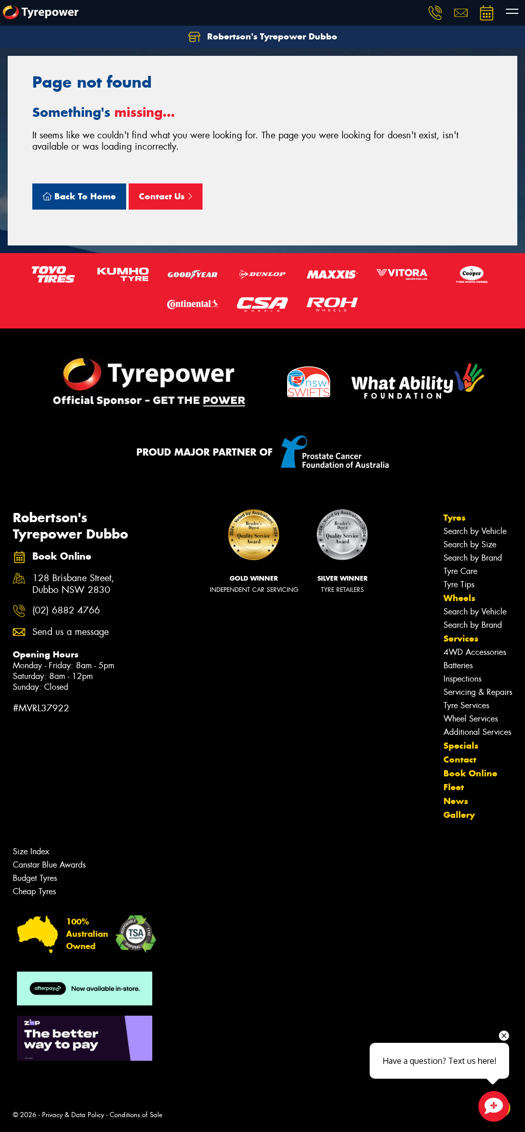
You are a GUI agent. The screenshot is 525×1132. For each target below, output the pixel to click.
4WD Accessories (474, 652)
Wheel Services (470, 718)
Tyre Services (466, 705)
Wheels (459, 598)
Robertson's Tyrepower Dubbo (271, 36)
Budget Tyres (35, 878)
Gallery (459, 814)
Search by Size (469, 544)
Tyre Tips (458, 584)
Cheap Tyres (34, 891)
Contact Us (163, 196)
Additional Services (477, 732)
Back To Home (84, 196)
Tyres (454, 517)
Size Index (31, 851)
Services (460, 638)
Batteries (458, 665)
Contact (459, 759)
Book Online (470, 773)
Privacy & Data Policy (73, 1114)
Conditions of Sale (136, 1114)
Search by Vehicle (475, 531)
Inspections (462, 678)
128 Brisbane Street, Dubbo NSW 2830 (73, 584)
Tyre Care (460, 571)
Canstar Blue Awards (49, 864)
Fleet (453, 787)
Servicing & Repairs (477, 692)
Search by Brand (472, 557)
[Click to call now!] (435, 13)
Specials (460, 745)
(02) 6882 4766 (66, 610)
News (455, 801)
